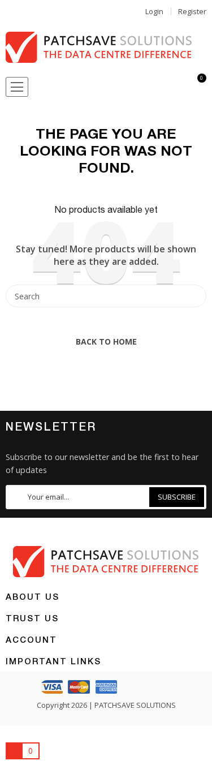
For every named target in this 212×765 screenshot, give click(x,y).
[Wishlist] (156, 87)
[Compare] (176, 87)
